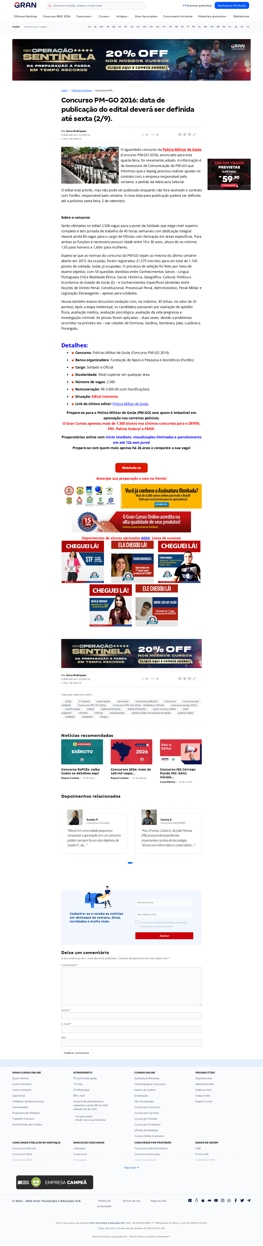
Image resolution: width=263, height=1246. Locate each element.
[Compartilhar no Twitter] (184, 135)
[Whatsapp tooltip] (229, 1201)
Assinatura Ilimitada (232, 5)
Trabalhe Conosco (23, 1118)
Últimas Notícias (25, 16)
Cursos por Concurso (147, 1107)
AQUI (145, 538)
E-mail (66, 1023)
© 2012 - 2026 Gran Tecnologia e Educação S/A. (46, 1201)
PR (193, 27)
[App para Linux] (196, 1201)
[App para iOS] (203, 1201)
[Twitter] (242, 1201)
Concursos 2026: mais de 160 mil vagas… (131, 771)
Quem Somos (20, 1078)
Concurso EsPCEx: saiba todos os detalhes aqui (80, 771)
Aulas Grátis (202, 1095)
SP (241, 27)
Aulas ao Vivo (203, 1089)
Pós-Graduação (144, 1101)
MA (144, 27)
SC (230, 27)
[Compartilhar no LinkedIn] (189, 135)
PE (182, 27)
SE (236, 27)
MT (164, 27)
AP (107, 27)
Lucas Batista (167, 781)
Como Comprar (21, 1089)
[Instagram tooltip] (222, 1201)
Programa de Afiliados (26, 1113)
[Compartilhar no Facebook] (179, 135)
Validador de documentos (28, 1101)
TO (247, 27)
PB (176, 27)
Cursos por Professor (147, 1124)
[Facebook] (236, 1201)
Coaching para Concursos (150, 1084)
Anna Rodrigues (76, 131)
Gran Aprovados (146, 16)
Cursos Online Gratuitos (149, 1136)
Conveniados (20, 1107)
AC (89, 27)
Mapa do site (158, 1200)
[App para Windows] (190, 1201)
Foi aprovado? (90, 1118)
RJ (199, 27)
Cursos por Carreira (146, 1113)
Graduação (141, 1095)
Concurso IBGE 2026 (56, 16)
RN (205, 27)
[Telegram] (249, 1201)
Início (64, 90)
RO (211, 27)
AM (101, 27)
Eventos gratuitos (199, 5)
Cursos (103, 16)
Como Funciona (21, 1084)
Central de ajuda (86, 1078)
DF (125, 27)
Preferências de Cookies (27, 1124)
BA (113, 27)
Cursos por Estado (145, 1118)
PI (188, 27)
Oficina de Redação (146, 1130)
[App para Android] (209, 1201)
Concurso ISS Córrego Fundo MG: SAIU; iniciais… (178, 773)
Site (63, 1037)
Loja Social (18, 1095)
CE (119, 27)
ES (132, 27)
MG (151, 27)
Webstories (241, 16)
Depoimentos (203, 1078)
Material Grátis (204, 1084)
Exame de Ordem (145, 1089)
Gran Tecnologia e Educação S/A (107, 1223)
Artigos (121, 16)
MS (157, 27)
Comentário (69, 965)
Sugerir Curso (203, 1101)
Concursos (83, 16)
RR (218, 27)
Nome (65, 1010)
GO (138, 27)
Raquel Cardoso (70, 778)
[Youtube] (216, 1201)
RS (224, 27)
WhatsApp (82, 1089)
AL (95, 27)
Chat (79, 1084)
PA (170, 27)
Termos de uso (131, 1200)
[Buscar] (50, 6)
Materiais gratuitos (211, 16)
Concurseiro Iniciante (178, 16)
